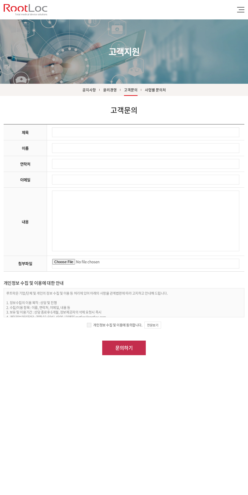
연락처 (25, 164)
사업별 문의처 (155, 89)
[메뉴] (240, 9)
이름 (25, 148)
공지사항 (89, 89)
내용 (25, 222)
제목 (25, 132)
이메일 (25, 180)
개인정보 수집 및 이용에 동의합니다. (117, 324)
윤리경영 (110, 89)
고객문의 (131, 89)
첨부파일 (25, 263)
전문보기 (152, 325)
